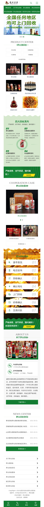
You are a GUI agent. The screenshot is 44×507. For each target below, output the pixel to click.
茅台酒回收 (26, 7)
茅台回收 (13, 50)
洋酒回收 (30, 54)
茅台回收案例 (8, 11)
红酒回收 (13, 54)
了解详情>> (22, 402)
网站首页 (8, 7)
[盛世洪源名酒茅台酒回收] (12, 2)
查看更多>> (22, 244)
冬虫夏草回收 (22, 59)
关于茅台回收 (17, 7)
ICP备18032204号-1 (21, 493)
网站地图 (31, 493)
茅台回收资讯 (36, 7)
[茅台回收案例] (22, 199)
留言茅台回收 (26, 11)
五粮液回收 (30, 50)
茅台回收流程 (17, 11)
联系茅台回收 (36, 11)
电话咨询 (28, 175)
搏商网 (25, 497)
